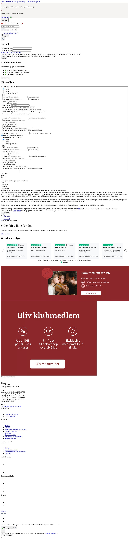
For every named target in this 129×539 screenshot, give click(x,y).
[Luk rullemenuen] (3, 29)
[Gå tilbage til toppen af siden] (3, 530)
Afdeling (5, 103)
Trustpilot (8, 453)
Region (4, 126)
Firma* (4, 101)
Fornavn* (5, 97)
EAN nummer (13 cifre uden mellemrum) (15, 109)
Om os (7, 448)
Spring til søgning (20, 2)
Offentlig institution (11, 93)
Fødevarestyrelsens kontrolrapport (15, 429)
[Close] (1, 537)
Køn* (2, 182)
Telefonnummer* (8, 128)
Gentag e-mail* (7, 114)
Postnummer (6, 120)
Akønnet (6, 188)
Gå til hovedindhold (7, 2)
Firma (7, 91)
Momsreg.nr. (6, 105)
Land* (4, 124)
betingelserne (17, 211)
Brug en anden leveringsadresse (13, 135)
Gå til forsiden (5, 234)
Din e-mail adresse (7, 48)
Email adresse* (7, 112)
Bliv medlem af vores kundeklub (15, 452)
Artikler (7, 426)
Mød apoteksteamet (11, 450)
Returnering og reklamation (13, 436)
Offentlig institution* (9, 107)
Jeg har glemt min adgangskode (11, 52)
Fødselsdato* (5, 173)
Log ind (4, 58)
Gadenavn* (6, 118)
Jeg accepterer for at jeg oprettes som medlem (22, 211)
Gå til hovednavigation (33, 2)
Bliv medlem (5, 78)
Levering (8, 433)
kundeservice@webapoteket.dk (11, 406)
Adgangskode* (6, 133)
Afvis (3, 535)
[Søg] (13, 29)
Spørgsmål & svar (10, 438)
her (79, 209)
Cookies (7, 427)
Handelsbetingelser (11, 431)
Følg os (3, 511)
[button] (49, 375)
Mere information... (51, 533)
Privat (7, 89)
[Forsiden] (12, 24)
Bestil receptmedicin (11, 414)
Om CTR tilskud (10, 416)
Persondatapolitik (10, 435)
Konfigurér (10, 535)
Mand (5, 186)
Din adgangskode (6, 50)
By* (4, 122)
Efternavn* (6, 99)
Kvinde (5, 184)
